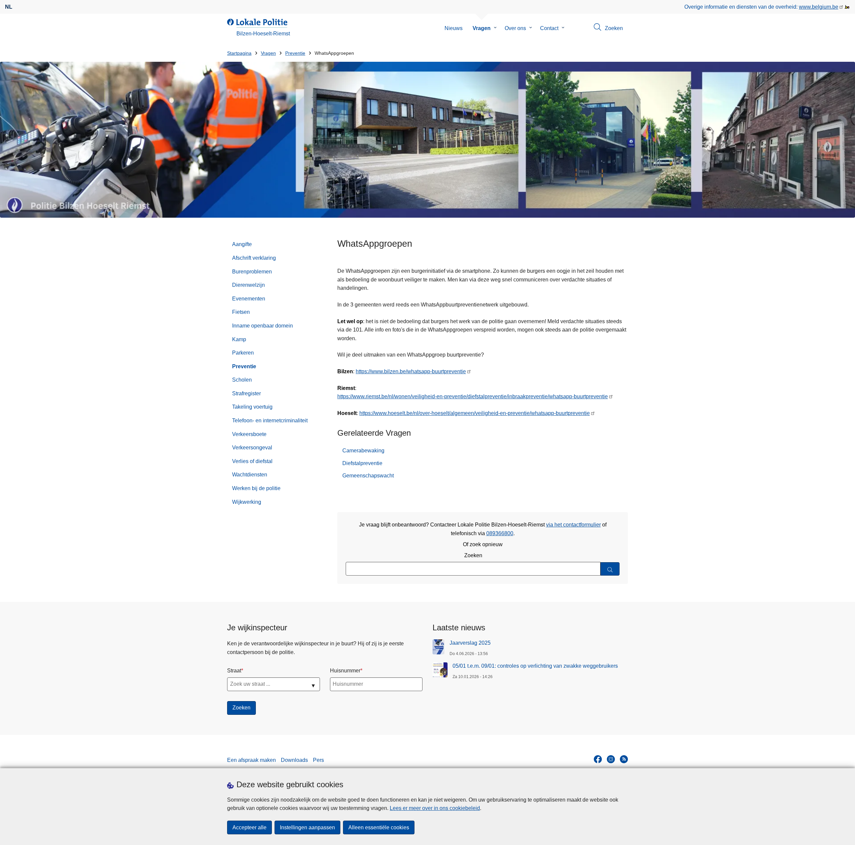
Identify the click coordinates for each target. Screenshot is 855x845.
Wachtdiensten (249, 474)
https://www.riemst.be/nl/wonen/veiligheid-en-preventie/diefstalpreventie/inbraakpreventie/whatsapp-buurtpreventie (472, 396)
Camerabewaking (363, 450)
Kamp (239, 339)
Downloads (294, 760)
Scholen (242, 380)
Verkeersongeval (252, 447)
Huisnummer (345, 670)
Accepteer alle (249, 827)
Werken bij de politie (256, 488)
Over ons (515, 28)
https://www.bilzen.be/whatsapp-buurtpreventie (411, 371)
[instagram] (611, 759)
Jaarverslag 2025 (470, 643)
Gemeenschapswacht (368, 475)
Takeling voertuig (252, 407)
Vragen (482, 28)
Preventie (295, 53)
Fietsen (241, 312)
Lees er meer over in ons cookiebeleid (435, 808)
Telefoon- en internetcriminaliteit (270, 420)
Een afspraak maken (251, 760)
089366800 (499, 533)
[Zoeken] (610, 569)
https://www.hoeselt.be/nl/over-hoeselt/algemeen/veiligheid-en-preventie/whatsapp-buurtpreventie (474, 413)
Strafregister (246, 393)
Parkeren (243, 353)
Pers (318, 760)
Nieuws (454, 28)
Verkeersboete (249, 434)
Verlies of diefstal (252, 461)
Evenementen (248, 298)
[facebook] (598, 759)
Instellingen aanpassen (307, 827)
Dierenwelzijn (248, 285)
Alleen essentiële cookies (378, 827)
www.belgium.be (818, 7)
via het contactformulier (573, 524)
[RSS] (624, 759)
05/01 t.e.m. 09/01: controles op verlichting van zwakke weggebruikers (535, 666)
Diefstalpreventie (362, 463)
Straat (234, 670)
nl (8, 7)
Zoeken (473, 555)
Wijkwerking (246, 502)
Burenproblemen (252, 271)
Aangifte (242, 244)
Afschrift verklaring (254, 258)
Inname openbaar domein (262, 326)
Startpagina (239, 53)
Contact (549, 28)
